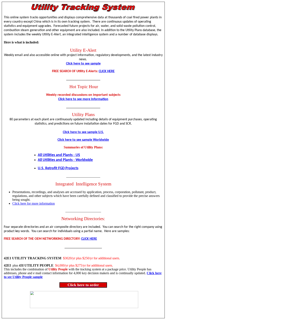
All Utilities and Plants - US (59, 155)
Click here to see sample (83, 63)
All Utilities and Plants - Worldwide (65, 160)
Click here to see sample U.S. (83, 132)
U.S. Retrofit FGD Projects (58, 168)
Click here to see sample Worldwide (83, 140)
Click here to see (70, 99)
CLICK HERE (107, 71)
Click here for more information (33, 203)
